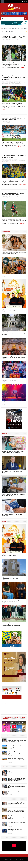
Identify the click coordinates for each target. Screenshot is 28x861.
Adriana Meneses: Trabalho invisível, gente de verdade (15, 792)
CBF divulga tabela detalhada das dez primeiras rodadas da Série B (13, 194)
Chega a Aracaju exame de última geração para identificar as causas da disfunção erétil (16, 786)
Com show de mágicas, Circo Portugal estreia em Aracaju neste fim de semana (12, 402)
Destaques (11, 39)
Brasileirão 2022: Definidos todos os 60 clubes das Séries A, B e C (13, 119)
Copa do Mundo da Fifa (12, 82)
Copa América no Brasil (14, 160)
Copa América (6, 160)
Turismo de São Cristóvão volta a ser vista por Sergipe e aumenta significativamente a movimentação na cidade (16, 740)
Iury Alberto (23, 41)
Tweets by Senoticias (6, 703)
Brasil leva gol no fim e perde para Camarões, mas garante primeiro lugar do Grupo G (13, 77)
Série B (14, 197)
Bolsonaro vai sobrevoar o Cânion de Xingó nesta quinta (15, 746)
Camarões (6, 82)
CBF (4, 197)
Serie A (17, 122)
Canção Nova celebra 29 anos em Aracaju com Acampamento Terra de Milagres (12, 309)
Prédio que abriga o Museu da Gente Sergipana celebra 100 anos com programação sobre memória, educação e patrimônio (14, 333)
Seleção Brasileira (17, 83)
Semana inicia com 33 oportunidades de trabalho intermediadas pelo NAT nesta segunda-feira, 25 (13, 452)
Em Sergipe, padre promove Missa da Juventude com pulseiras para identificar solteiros (13, 600)
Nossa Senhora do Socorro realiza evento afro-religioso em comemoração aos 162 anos (14, 379)
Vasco (3, 43)
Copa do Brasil (6, 40)
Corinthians (12, 40)
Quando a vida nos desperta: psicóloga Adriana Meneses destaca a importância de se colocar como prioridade (16, 779)
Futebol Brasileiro (11, 41)
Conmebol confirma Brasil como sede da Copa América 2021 (14, 156)
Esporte (15, 121)
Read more (21, 67)
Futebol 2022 (6, 122)
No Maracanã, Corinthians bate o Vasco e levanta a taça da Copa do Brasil (13, 37)
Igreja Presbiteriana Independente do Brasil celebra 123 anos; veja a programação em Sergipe (14, 577)
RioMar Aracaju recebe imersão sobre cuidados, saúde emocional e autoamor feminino (14, 253)
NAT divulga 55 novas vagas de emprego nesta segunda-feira (12, 515)
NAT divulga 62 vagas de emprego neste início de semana (12, 472)
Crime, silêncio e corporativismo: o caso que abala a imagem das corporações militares (16, 824)
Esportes (15, 39)
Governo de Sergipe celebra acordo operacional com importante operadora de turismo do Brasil (16, 760)
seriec (23, 122)
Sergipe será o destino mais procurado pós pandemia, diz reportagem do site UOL (16, 753)
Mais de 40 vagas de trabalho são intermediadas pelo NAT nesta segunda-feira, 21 (13, 495)
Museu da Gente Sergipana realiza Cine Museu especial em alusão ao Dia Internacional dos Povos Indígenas (14, 356)
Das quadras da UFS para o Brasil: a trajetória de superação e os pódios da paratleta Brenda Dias (16, 831)
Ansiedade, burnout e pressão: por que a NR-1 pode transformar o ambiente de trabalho (16, 803)
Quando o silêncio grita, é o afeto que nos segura (16, 770)
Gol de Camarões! (10, 83)
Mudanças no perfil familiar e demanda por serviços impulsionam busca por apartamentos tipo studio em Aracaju (16, 810)
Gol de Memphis (17, 41)
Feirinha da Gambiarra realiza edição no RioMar (12, 275)
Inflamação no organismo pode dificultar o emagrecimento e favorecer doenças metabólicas (16, 817)
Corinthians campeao (18, 40)
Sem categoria (19, 39)
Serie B (20, 122)
